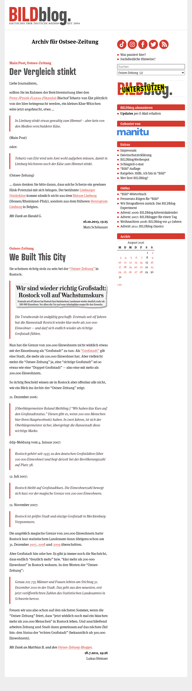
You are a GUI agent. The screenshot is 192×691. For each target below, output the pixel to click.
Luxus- (37, 98)
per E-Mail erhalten (140, 113)
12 (130, 262)
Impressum (128, 150)
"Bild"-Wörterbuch (133, 194)
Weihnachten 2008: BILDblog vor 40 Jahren (150, 222)
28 (141, 272)
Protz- (13, 98)
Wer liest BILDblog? (134, 178)
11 (125, 262)
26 (130, 272)
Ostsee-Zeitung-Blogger (75, 647)
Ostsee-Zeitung (39, 63)
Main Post (17, 63)
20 (135, 267)
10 (119, 262)
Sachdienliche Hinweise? (137, 59)
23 (152, 267)
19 (130, 267)
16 (152, 262)
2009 (56, 544)
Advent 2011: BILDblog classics (142, 226)
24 (119, 272)
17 (120, 267)
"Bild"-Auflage (130, 169)
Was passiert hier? (133, 55)
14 (141, 262)
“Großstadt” (90, 350)
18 (125, 267)
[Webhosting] (133, 134)
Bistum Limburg (85, 195)
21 (141, 267)
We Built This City (37, 256)
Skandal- (50, 98)
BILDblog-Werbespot (134, 159)
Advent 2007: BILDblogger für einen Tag (148, 217)
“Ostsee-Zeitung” (82, 268)
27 (135, 272)
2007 (33, 544)
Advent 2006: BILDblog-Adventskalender (149, 212)
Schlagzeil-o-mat (132, 164)
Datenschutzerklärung (135, 155)
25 (125, 272)
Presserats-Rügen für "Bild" (139, 199)
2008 (41, 544)
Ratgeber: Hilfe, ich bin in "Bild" (143, 173)
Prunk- (25, 98)
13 (136, 262)
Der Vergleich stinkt (42, 71)
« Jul (119, 284)
